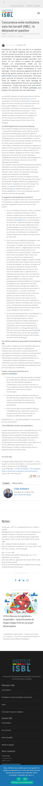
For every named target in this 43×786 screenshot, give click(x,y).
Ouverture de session (17, 6)
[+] (21, 603)
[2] (36, 88)
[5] (21, 220)
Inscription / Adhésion (33, 6)
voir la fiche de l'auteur (22, 494)
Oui (18, 779)
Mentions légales (8, 745)
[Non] (40, 775)
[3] (28, 101)
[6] (39, 330)
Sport (4, 704)
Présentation (6, 723)
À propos (6, 483)
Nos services (6, 730)
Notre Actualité (7, 737)
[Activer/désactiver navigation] (38, 13)
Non (25, 779)
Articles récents (17, 483)
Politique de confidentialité (22, 782)
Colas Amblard (21, 488)
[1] (10, 76)
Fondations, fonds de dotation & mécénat (17, 697)
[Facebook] (4, 2)
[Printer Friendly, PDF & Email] (34, 476)
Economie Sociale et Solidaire (12, 712)
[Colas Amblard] (8, 493)
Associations (6, 690)
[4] (12, 189)
